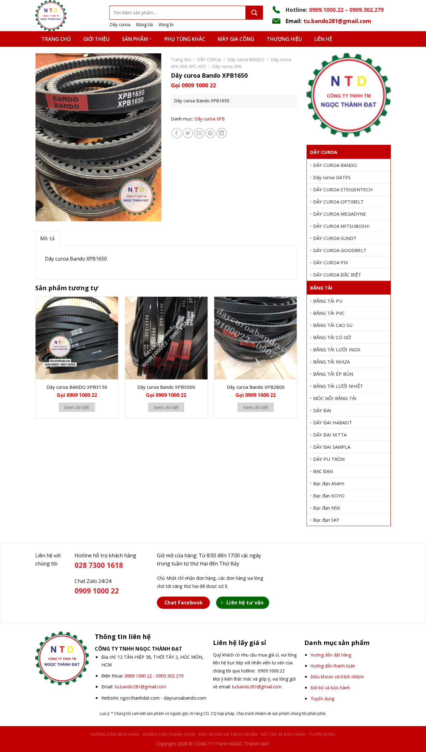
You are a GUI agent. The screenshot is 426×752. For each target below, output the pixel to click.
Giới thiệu (96, 39)
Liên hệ (323, 39)
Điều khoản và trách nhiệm (228, 734)
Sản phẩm (135, 39)
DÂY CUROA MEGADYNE (339, 214)
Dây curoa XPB (227, 66)
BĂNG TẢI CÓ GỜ (332, 337)
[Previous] (35, 360)
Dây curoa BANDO (246, 59)
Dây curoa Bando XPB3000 (166, 387)
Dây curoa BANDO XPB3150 (76, 387)
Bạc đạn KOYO (329, 495)
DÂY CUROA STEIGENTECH (343, 189)
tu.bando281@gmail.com (337, 21)
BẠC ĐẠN (323, 471)
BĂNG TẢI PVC (329, 313)
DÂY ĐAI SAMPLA (331, 447)
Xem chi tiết (76, 407)
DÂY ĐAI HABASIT (332, 422)
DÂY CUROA (323, 152)
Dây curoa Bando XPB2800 (256, 387)
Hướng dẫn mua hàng (115, 734)
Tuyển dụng (322, 734)
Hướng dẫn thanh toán (169, 734)
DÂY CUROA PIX (330, 262)
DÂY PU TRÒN (329, 459)
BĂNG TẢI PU (327, 301)
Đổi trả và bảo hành (283, 734)
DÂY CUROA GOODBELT (339, 250)
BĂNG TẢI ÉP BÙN (333, 374)
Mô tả (47, 238)
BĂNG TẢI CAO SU (332, 325)
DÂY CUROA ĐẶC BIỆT (337, 274)
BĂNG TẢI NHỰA (331, 362)
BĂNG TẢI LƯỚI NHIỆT (338, 386)
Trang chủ (56, 39)
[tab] (47, 238)
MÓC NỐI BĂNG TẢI (334, 398)
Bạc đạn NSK (326, 508)
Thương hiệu (284, 39)
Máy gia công (236, 39)
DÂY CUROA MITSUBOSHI (341, 226)
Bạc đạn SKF (326, 520)
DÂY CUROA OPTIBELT (338, 201)
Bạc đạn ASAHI (329, 483)
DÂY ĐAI (322, 410)
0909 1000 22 (138, 676)
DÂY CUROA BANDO (335, 165)
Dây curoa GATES (332, 177)
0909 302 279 (169, 676)
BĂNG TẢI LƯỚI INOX (336, 349)
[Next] (297, 360)
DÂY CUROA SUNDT (334, 238)
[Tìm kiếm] (254, 13)
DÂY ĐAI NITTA (329, 435)
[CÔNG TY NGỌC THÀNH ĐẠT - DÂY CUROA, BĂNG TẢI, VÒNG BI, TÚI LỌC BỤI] (67, 15)
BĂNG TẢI (321, 288)
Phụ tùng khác (184, 39)
